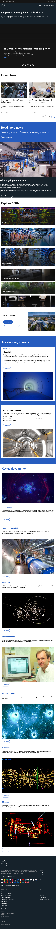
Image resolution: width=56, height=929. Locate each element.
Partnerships (4, 901)
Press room (4, 905)
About (41, 872)
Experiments (24, 132)
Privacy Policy (43, 921)
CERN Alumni (4, 903)
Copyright (3, 921)
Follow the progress (6, 196)
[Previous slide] (24, 65)
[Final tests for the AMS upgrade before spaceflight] (14, 97)
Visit (41, 877)
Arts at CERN (4, 909)
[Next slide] (32, 65)
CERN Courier (4, 907)
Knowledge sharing (7, 137)
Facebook (42, 897)
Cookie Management (6, 924)
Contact (42, 879)
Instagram (42, 892)
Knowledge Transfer (6, 895)
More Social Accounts (45, 899)
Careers (3, 892)
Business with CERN (6, 893)
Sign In (48, 1)
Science (42, 876)
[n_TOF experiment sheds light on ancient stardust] (42, 97)
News (41, 874)
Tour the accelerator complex (12, 327)
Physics (4, 132)
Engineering (35, 132)
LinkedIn (42, 893)
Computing (44, 132)
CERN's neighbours (5, 897)
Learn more (7, 368)
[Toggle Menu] (40, 5)
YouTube (42, 895)
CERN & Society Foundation (7, 899)
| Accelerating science (7, 1)
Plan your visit (8, 322)
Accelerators (13, 132)
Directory (53, 1)
